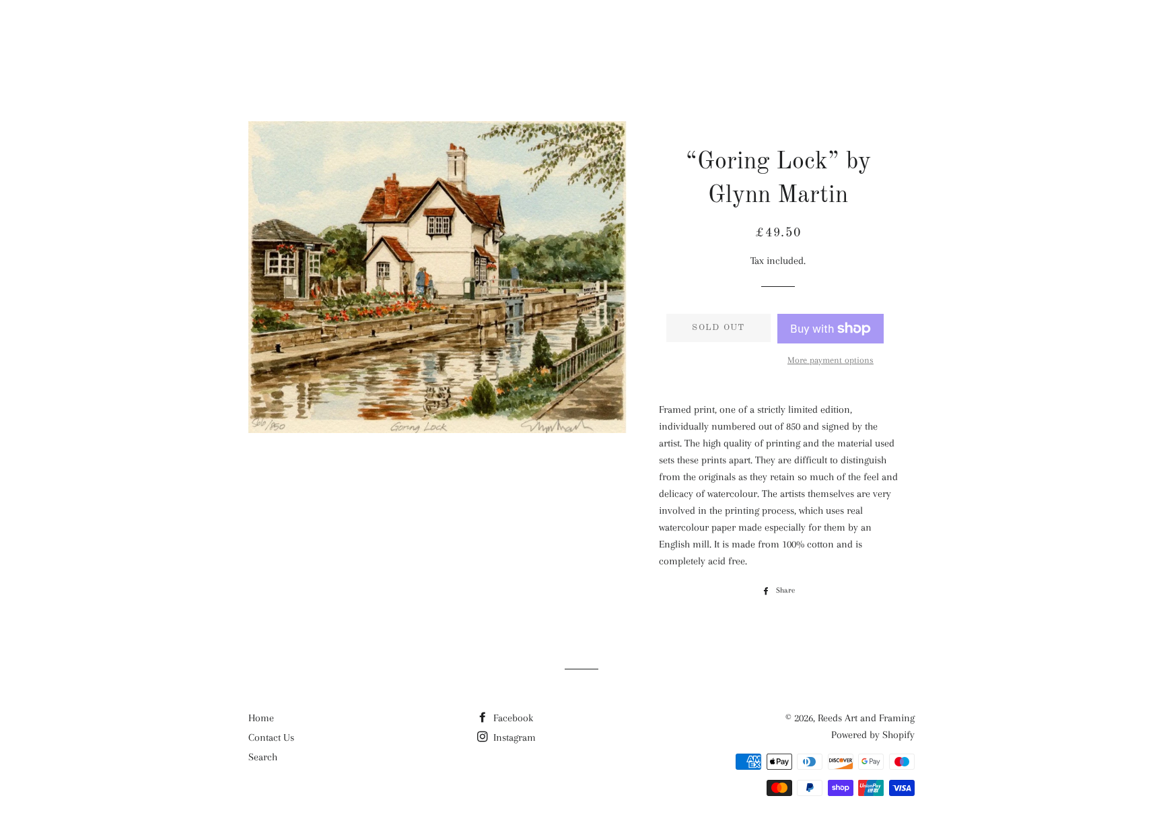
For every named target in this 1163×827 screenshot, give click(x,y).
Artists (658, 34)
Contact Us (271, 737)
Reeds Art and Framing (331, 33)
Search (262, 757)
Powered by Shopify (873, 735)
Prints (727, 34)
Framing (798, 34)
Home (261, 718)
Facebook (512, 718)
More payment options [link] (830, 360)
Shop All (581, 34)
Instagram (513, 737)
